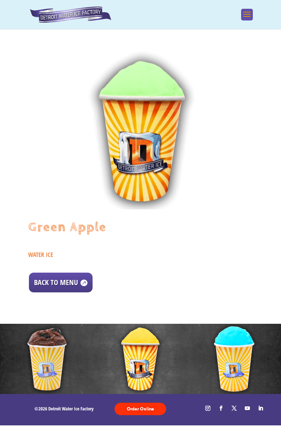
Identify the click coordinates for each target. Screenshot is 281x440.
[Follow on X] (234, 408)
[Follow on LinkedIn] (260, 408)
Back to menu (56, 282)
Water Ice (40, 254)
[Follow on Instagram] (208, 408)
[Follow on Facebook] (221, 408)
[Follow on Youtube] (247, 408)
